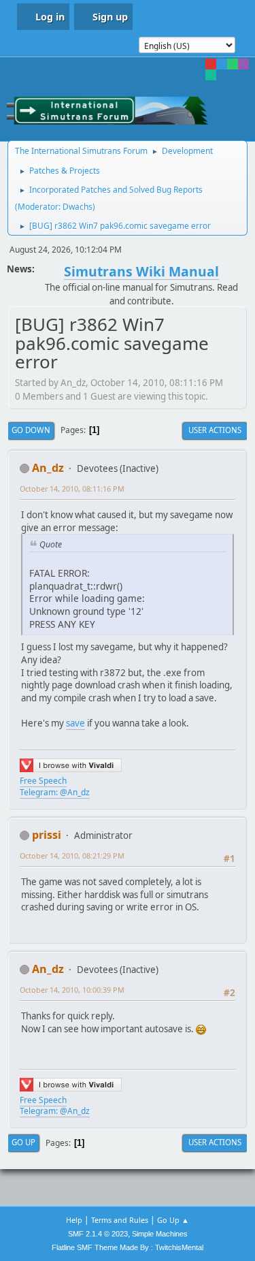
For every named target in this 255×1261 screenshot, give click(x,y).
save (75, 723)
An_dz (48, 467)
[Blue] (221, 64)
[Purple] (243, 64)
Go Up (23, 1142)
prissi (46, 834)
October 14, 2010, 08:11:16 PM (72, 488)
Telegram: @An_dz (55, 792)
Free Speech (43, 780)
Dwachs (77, 206)
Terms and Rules (119, 1220)
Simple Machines (160, 1234)
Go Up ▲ (173, 1220)
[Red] (210, 64)
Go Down (31, 430)
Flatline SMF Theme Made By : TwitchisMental (127, 1247)
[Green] (232, 64)
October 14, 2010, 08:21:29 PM (72, 855)
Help (74, 1220)
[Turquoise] (210, 74)
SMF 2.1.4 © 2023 (98, 1234)
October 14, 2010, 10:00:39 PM (72, 990)
